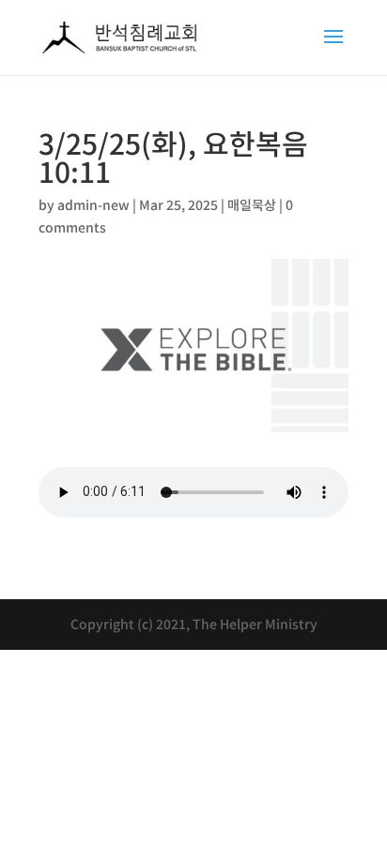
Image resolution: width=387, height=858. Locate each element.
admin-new (93, 204)
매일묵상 (251, 204)
